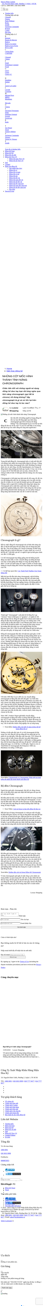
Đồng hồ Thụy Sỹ (11, 157)
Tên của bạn (25, 919)
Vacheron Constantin (12, 27)
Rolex (7, 23)
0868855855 (5, 1160)
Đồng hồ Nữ (9, 153)
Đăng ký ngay (13, 957)
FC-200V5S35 (10, 1204)
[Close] (2, 1260)
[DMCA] (13, 1175)
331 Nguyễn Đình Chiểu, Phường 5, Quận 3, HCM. (19, 4)
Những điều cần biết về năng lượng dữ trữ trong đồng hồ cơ (26, 728)
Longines (8, 91)
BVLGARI (9, 48)
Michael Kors (9, 95)
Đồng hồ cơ (13, 170)
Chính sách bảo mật (11, 1103)
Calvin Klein (9, 51)
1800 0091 (8, 1081)
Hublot (7, 82)
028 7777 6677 (29, 1081)
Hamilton (8, 80)
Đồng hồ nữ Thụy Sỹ (16, 161)
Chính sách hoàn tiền (12, 1113)
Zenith (7, 25)
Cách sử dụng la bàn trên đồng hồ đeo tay (27, 809)
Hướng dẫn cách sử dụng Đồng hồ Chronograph (25, 872)
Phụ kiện (8, 32)
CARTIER (8, 53)
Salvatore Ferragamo (12, 111)
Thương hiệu (9, 13)
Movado (8, 103)
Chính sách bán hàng (12, 1107)
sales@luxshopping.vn (17, 1217)
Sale (6, 163)
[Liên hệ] (2, 1290)
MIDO (7, 97)
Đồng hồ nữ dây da (15, 182)
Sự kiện (7, 1137)
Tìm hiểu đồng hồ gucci (13, 1206)
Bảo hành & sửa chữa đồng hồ (15, 1115)
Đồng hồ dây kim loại (16, 183)
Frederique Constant (11, 65)
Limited (7, 164)
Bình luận (22, 916)
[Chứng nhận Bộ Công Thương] (10, 1171)
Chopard (8, 17)
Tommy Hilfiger (10, 132)
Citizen (7, 59)
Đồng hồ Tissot (10, 1188)
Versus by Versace (11, 139)
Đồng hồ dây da (14, 178)
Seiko (7, 112)
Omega (7, 19)
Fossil (7, 67)
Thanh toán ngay (7, 1288)
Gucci (7, 70)
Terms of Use (24, 961)
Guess (7, 72)
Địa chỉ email (5, 955)
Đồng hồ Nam (10, 151)
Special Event (9, 191)
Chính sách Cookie (11, 1105)
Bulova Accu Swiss (11, 46)
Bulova (7, 42)
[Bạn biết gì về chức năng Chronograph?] (21, 1012)
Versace (7, 137)
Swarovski (8, 118)
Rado (7, 122)
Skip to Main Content (8, 2)
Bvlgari (7, 28)
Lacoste (7, 90)
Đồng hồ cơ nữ (14, 174)
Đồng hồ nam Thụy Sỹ (16, 159)
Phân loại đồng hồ (11, 166)
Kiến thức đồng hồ (15, 371)
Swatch (7, 116)
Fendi (7, 63)
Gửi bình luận (21, 927)
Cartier (7, 30)
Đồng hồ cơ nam (14, 172)
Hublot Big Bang (10, 1200)
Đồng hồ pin (13, 176)
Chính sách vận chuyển (12, 1111)
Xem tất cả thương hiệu (12, 149)
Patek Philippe (10, 21)
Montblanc (8, 99)
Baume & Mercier (11, 40)
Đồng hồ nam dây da (16, 180)
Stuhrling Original (11, 114)
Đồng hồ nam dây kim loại (18, 185)
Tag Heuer (8, 128)
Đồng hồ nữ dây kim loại (17, 187)
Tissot (7, 130)
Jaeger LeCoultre (10, 86)
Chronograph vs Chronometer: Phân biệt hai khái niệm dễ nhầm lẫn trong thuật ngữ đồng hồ (21, 778)
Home (9, 368)
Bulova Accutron (10, 44)
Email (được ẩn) (26, 923)
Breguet (7, 38)
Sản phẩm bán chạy (15, 168)
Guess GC (8, 74)
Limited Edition (10, 1135)
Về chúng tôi (9, 1101)
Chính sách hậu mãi (11, 1109)
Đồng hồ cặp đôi (10, 155)
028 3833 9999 (18, 1081)
